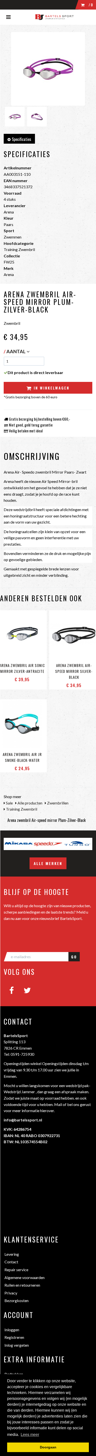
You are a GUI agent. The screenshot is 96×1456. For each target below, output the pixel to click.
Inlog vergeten (16, 1345)
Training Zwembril (21, 809)
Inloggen (11, 1329)
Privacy (10, 1293)
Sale (9, 803)
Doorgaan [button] (48, 1447)
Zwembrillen (57, 803)
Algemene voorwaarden (24, 1277)
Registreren (14, 1337)
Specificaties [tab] (21, 139)
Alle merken (48, 863)
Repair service (16, 1269)
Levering (11, 1254)
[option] (36, 844)
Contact (11, 1261)
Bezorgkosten (16, 1300)
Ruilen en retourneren (22, 1285)
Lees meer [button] (30, 1434)
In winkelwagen (50, 387)
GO (74, 956)
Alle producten (29, 803)
